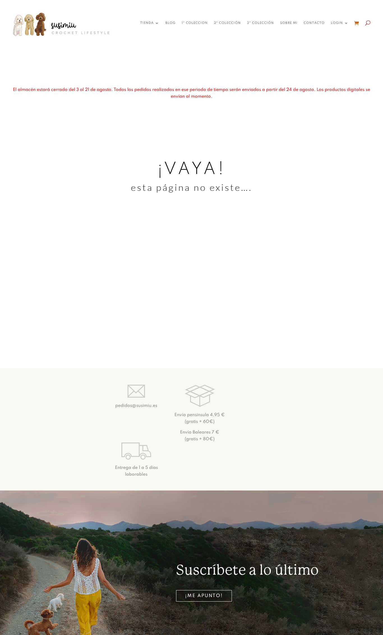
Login (337, 23)
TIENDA (147, 23)
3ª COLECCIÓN (260, 23)
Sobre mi (288, 23)
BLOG (170, 23)
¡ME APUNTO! (204, 595)
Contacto (314, 23)
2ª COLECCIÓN (227, 23)
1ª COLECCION (195, 23)
